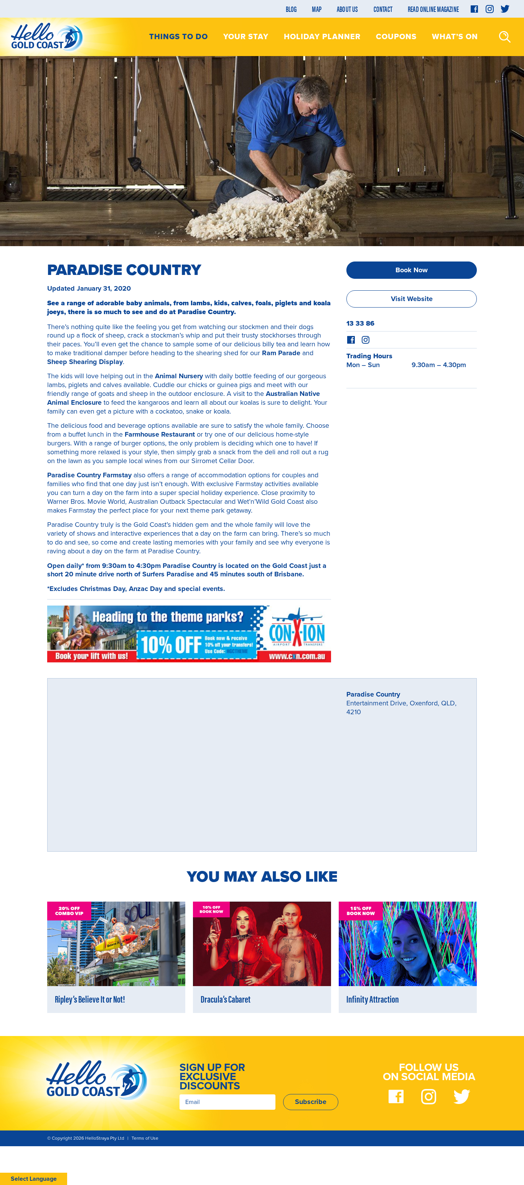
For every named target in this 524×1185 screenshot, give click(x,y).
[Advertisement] (411, 445)
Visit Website (412, 299)
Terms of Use (145, 1138)
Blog (291, 8)
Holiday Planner (322, 36)
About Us (347, 8)
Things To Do (178, 36)
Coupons (396, 36)
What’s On (455, 36)
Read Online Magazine (433, 8)
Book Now (411, 270)
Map (316, 8)
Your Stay (246, 36)
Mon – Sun (363, 365)
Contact (383, 8)
